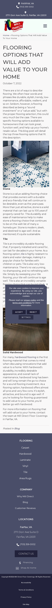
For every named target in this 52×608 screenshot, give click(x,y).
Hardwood (25, 453)
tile (23, 254)
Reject (33, 312)
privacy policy (30, 300)
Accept (19, 312)
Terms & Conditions (26, 590)
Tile (25, 472)
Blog (17, 428)
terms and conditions (22, 303)
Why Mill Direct (25, 496)
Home (6, 35)
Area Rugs (25, 478)
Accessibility (26, 583)
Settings (26, 317)
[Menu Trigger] (45, 26)
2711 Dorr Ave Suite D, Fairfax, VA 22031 (26, 15)
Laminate (25, 460)
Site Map (26, 604)
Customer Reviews (25, 508)
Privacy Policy (26, 597)
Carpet (25, 447)
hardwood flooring (25, 357)
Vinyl (25, 466)
